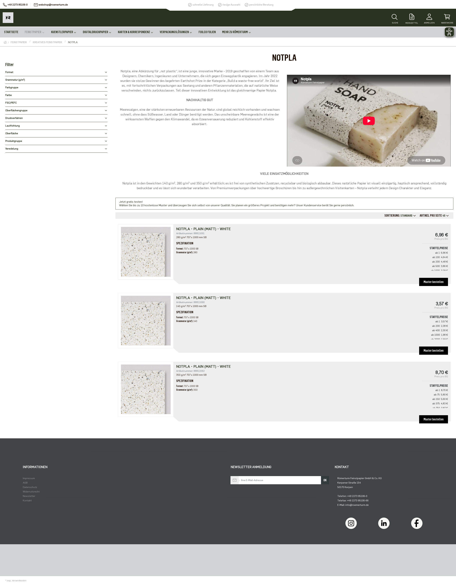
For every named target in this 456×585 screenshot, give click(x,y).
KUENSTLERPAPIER (62, 32)
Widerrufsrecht (31, 491)
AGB (25, 482)
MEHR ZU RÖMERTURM (235, 32)
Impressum (29, 478)
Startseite (11, 32)
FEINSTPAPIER (33, 32)
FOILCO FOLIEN (207, 32)
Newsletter (29, 496)
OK (325, 480)
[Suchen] (394, 17)
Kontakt (27, 500)
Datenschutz (30, 487)
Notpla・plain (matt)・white (203, 229)
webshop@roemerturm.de (53, 4)
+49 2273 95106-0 (17, 4)
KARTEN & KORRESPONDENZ (134, 32)
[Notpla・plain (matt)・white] (146, 251)
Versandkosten (19, 580)
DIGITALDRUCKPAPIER (96, 32)
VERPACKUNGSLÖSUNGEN (174, 32)
